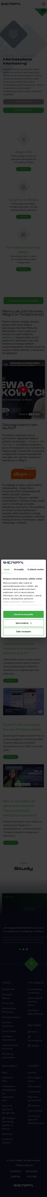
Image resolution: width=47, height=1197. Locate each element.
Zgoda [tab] (7, 569)
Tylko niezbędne (23, 631)
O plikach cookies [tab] (36, 569)
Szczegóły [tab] (19, 569)
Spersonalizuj (22, 623)
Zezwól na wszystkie (23, 614)
